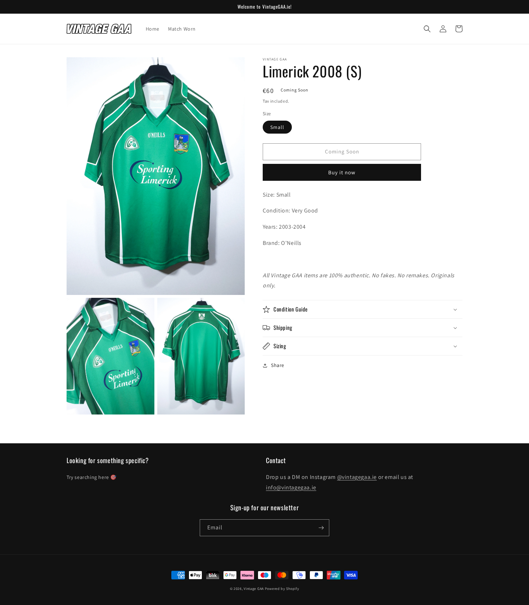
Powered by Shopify (282, 588)
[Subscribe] (321, 527)
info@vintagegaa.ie (291, 487)
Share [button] (277, 365)
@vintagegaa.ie (357, 477)
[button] (427, 29)
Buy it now (342, 172)
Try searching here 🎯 (92, 477)
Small (277, 127)
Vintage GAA (254, 588)
